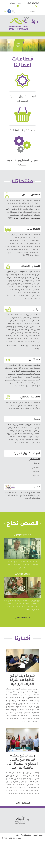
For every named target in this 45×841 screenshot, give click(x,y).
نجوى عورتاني (22, 574)
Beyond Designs (8, 838)
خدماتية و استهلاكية (22, 130)
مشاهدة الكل (22, 618)
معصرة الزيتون (22, 535)
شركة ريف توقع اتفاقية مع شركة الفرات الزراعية (23, 680)
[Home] (23, 23)
